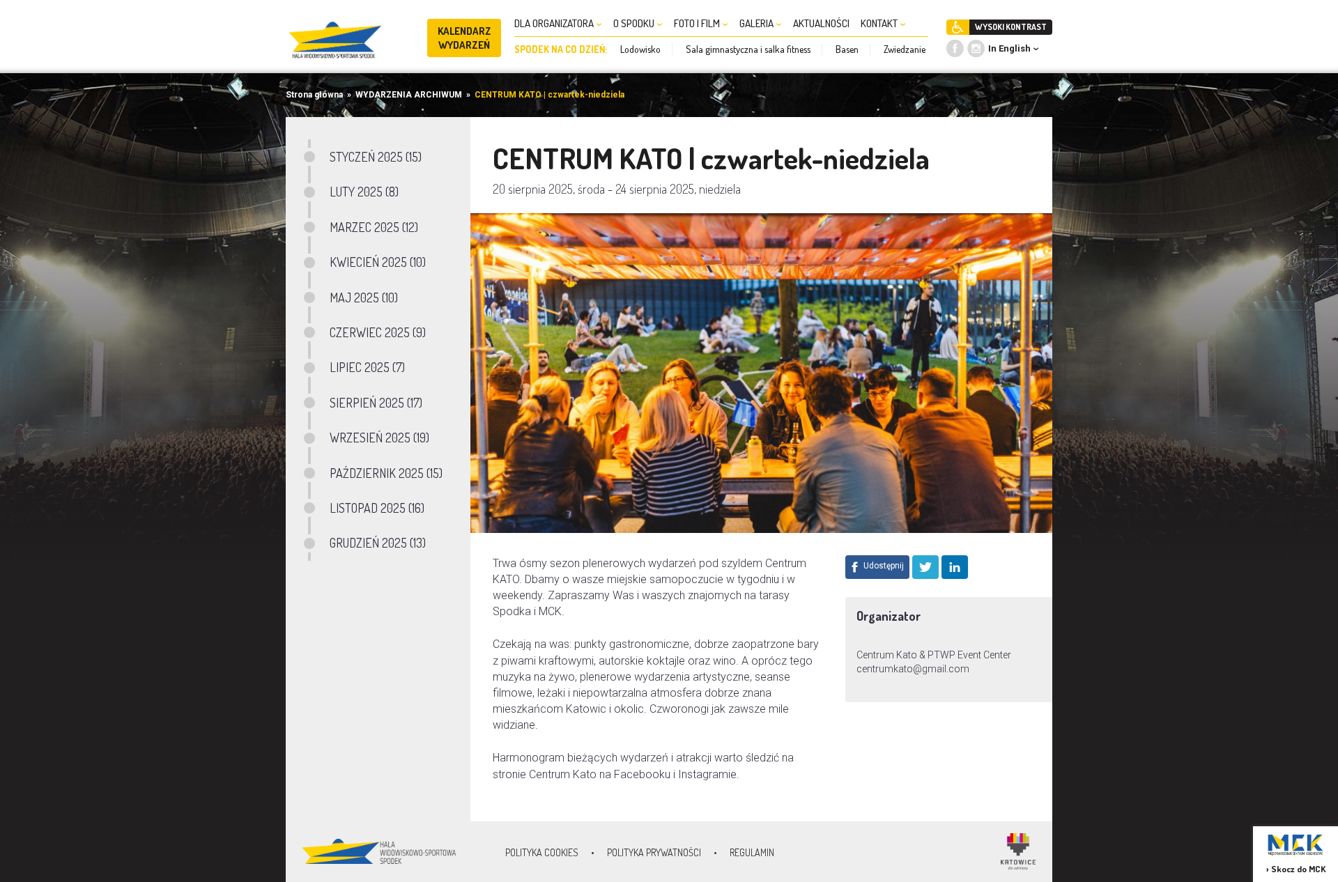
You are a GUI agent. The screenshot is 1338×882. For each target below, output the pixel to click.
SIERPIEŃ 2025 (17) (376, 402)
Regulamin (752, 852)
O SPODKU (634, 23)
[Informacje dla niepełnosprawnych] (957, 27)
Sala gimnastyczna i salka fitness (748, 49)
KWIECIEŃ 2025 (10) (378, 262)
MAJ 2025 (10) (364, 297)
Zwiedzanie (904, 49)
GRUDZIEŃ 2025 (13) (378, 542)
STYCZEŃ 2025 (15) (376, 156)
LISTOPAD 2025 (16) (377, 508)
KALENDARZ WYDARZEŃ (464, 38)
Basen (847, 49)
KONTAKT (880, 23)
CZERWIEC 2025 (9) (378, 332)
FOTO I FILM (698, 23)
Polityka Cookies (541, 852)
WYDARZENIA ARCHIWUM (408, 95)
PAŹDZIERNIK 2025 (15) (386, 473)
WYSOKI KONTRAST (1011, 27)
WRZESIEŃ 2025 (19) (379, 437)
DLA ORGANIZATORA (555, 23)
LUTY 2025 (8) (364, 191)
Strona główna (314, 95)
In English (1009, 48)
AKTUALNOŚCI (821, 23)
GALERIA (757, 23)
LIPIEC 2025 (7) (367, 367)
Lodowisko (640, 49)
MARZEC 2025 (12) (374, 227)
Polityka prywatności (654, 852)
